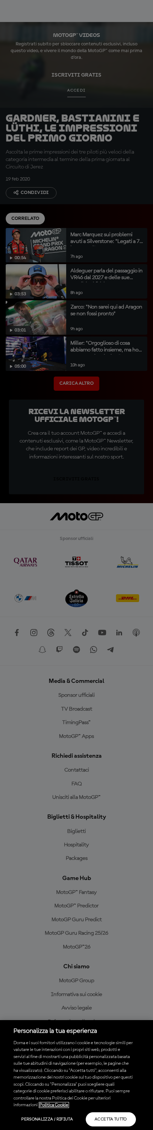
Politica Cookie (53, 1105)
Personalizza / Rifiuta (47, 1119)
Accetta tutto (111, 1119)
